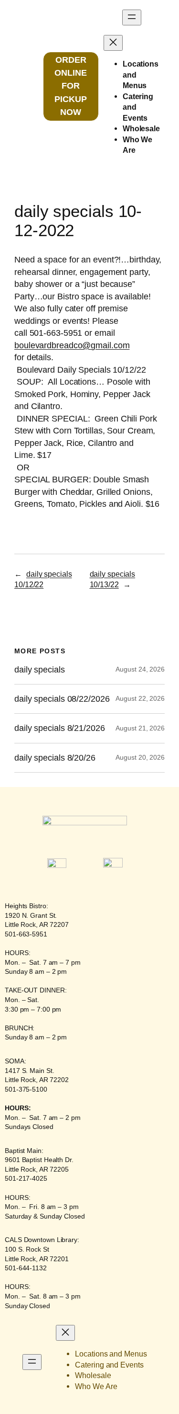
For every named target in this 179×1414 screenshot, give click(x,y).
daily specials (39, 669)
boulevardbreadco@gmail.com (71, 345)
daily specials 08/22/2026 (62, 699)
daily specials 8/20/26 (54, 758)
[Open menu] (131, 17)
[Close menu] (113, 43)
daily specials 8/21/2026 (59, 728)
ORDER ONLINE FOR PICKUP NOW (70, 86)
